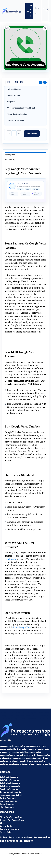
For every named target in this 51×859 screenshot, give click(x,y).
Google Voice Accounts (10, 792)
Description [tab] (10, 155)
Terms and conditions (9, 829)
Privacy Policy (6, 832)
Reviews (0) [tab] (10, 159)
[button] (45, 28)
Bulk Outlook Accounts (10, 783)
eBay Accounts (6, 807)
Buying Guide (6, 826)
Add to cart (32, 133)
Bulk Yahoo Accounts (9, 780)
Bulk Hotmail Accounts (10, 786)
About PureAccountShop (11, 817)
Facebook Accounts (9, 789)
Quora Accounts (7, 804)
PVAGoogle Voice (22, 627)
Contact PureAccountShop (12, 820)
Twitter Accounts (7, 798)
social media (10, 559)
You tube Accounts (8, 801)
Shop (2, 823)
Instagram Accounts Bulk (11, 795)
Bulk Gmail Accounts (9, 777)
